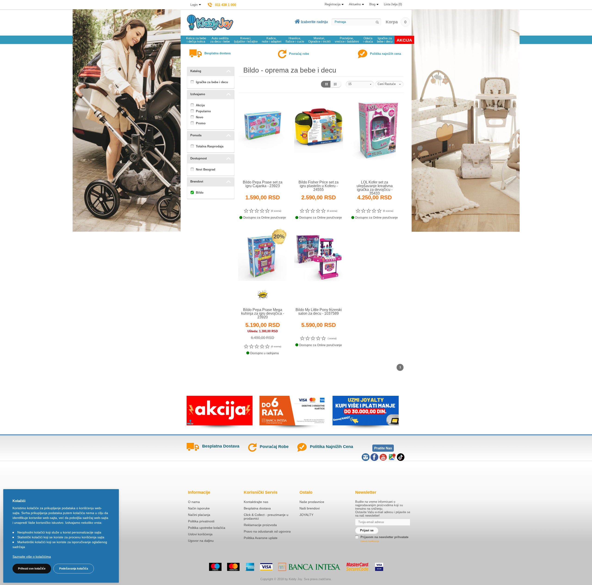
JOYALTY (306, 515)
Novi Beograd (205, 169)
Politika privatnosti (201, 521)
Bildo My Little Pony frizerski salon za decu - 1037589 (319, 311)
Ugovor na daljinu (201, 540)
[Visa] (266, 567)
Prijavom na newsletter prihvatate (384, 537)
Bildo (200, 192)
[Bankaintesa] (309, 567)
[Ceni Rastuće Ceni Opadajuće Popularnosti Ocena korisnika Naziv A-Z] (389, 84)
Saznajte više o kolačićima (31, 556)
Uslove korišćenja (370, 541)
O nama (194, 502)
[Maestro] (215, 567)
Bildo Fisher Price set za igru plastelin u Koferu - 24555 (319, 186)
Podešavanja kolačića (73, 568)
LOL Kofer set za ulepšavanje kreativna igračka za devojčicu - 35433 (375, 187)
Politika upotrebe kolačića (206, 528)
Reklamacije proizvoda (260, 525)
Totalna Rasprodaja (209, 146)
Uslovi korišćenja (200, 534)
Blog (372, 4)
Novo (199, 117)
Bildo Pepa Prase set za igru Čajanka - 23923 (262, 184)
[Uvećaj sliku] (252, 169)
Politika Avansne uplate (261, 538)
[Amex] (249, 567)
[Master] (233, 567)
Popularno (203, 111)
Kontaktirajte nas (256, 502)
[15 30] (360, 84)
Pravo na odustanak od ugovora (267, 531)
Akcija (200, 105)
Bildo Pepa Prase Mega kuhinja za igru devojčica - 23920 (262, 313)
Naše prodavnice (311, 502)
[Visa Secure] (379, 567)
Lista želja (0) (393, 4)
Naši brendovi (309, 508)
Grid (325, 84)
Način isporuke (199, 508)
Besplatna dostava (257, 508)
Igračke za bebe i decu (212, 82)
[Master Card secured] (358, 567)
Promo (201, 123)
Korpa (396, 22)
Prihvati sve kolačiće (32, 568)
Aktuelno (355, 4)
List (336, 84)
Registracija (332, 4)
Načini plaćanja (199, 515)
